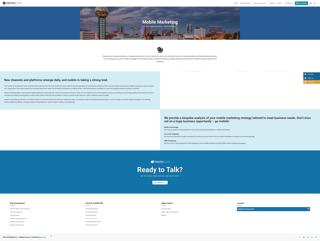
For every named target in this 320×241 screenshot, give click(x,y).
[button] (314, 3)
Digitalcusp (43, 237)
